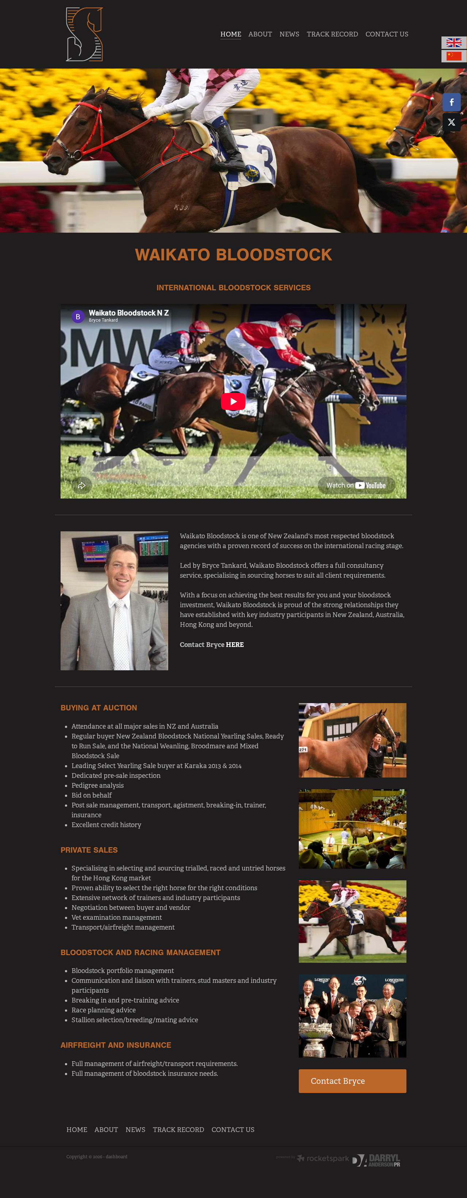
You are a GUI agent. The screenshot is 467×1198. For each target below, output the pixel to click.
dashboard (116, 1157)
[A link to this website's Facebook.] (452, 102)
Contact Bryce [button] (338, 1081)
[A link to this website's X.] (452, 122)
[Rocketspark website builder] (312, 1159)
